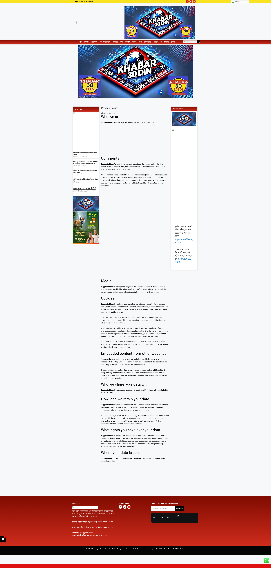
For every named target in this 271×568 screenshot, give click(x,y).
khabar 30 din (158, 549)
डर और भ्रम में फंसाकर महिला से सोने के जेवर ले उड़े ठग (85, 153)
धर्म (161, 42)
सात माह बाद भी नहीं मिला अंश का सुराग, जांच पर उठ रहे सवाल (85, 171)
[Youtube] (194, 1)
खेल (121, 42)
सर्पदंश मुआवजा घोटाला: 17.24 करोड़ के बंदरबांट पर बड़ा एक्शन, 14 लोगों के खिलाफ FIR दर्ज (85, 162)
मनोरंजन (115, 42)
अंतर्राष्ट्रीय (94, 42)
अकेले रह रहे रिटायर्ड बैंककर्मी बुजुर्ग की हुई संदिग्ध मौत (85, 180)
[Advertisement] (135, 141)
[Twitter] (190, 1)
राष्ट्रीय (86, 42)
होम (81, 42)
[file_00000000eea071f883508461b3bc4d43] (184, 130)
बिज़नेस (166, 42)
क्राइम (156, 42)
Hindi (236, 1)
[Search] (198, 41)
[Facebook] (187, 1)
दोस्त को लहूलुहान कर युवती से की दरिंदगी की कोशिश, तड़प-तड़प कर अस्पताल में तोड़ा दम (84, 189)
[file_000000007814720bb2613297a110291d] (86, 113)
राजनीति (127, 42)
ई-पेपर (173, 42)
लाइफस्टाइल (147, 42)
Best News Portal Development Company (139, 549)
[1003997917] (86, 210)
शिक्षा (140, 42)
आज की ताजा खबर (105, 42)
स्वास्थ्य (134, 42)
